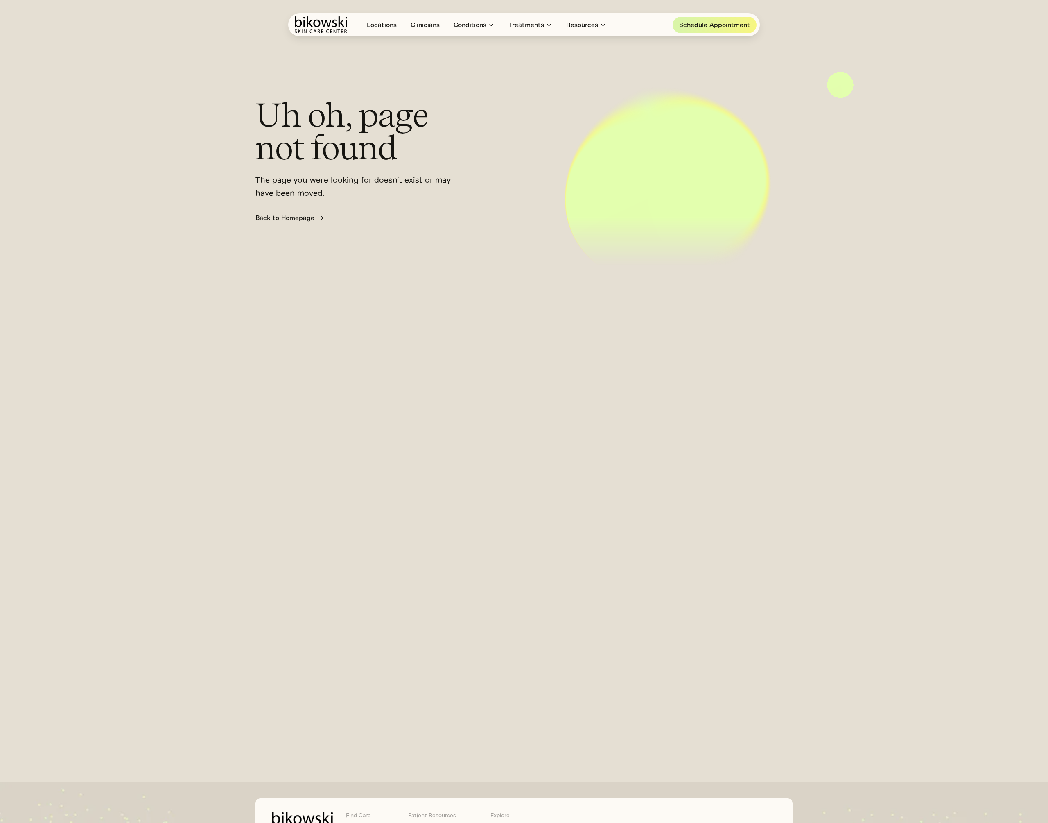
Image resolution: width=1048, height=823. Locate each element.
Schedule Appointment (714, 25)
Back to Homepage (284, 218)
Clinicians (425, 25)
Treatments (526, 25)
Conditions (470, 25)
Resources (582, 25)
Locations (382, 25)
